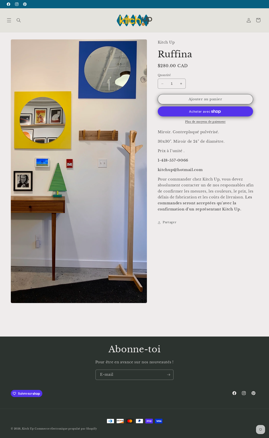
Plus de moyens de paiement (205, 122)
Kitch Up (28, 428)
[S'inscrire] (168, 375)
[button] (9, 20)
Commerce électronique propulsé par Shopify (66, 428)
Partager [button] (169, 222)
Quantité (164, 75)
